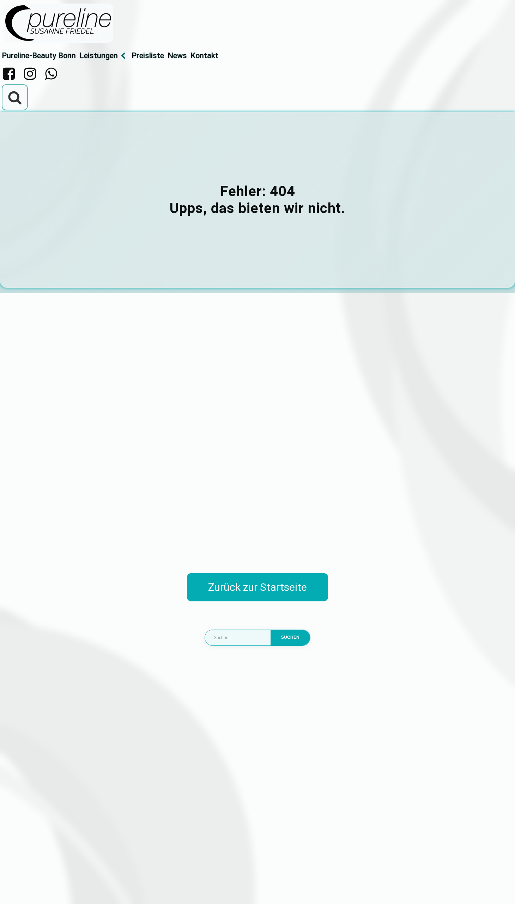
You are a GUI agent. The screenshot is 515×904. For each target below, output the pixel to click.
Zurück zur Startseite (257, 587)
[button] (15, 888)
